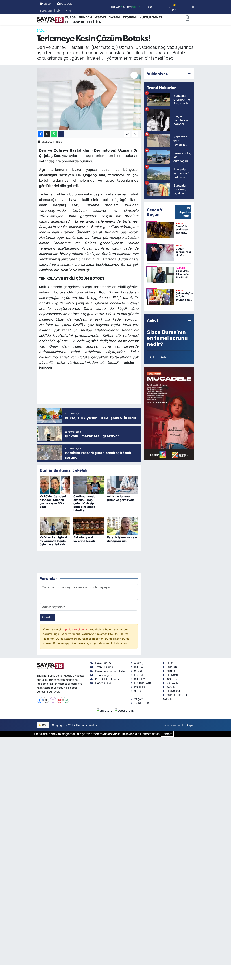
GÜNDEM (85, 17)
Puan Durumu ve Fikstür (110, 671)
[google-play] (124, 710)
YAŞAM (114, 17)
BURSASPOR (74, 22)
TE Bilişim (188, 725)
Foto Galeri (67, 3)
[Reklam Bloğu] (169, 413)
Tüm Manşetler (104, 675)
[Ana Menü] (187, 22)
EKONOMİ (130, 17)
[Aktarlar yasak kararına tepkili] (88, 525)
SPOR (137, 691)
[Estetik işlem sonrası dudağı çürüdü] (122, 525)
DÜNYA (170, 671)
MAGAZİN (172, 683)
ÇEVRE (138, 671)
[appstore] (105, 710)
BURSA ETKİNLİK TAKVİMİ (55, 10)
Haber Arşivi (103, 683)
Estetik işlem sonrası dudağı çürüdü (122, 539)
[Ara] (187, 17)
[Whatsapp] (66, 700)
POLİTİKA (94, 22)
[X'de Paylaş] (47, 134)
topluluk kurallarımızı (76, 629)
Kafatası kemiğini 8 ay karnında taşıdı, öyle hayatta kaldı (53, 541)
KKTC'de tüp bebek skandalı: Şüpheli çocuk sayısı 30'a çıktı (53, 502)
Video (47, 3)
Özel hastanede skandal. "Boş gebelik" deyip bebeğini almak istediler (84, 503)
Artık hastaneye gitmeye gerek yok (120, 498)
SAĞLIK (42, 30)
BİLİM (169, 663)
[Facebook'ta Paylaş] (40, 134)
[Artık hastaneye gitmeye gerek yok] (122, 484)
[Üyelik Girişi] (191, 7)
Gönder (47, 617)
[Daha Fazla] (61, 134)
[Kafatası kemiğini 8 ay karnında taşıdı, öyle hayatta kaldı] (55, 525)
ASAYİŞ (100, 17)
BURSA (70, 17)
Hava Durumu (103, 663)
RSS (44, 725)
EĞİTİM (138, 675)
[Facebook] (40, 700)
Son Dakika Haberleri (108, 679)
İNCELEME (172, 679)
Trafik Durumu (104, 667)
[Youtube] (60, 700)
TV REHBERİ (142, 703)
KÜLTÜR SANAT (151, 17)
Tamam (167, 734)
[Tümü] (189, 73)
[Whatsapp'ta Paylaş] (54, 134)
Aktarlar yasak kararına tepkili (84, 539)
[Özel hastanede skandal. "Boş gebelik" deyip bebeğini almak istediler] (88, 484)
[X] (46, 700)
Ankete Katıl (158, 357)
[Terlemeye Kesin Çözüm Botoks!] (89, 98)
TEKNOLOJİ (173, 691)
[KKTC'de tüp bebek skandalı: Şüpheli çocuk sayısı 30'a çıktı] (55, 484)
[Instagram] (53, 700)
